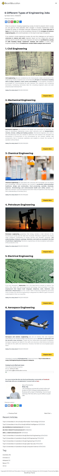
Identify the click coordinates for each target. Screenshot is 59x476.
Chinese (5, 457)
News (4, 463)
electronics (22, 285)
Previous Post (12, 413)
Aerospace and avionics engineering (16, 337)
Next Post (48, 413)
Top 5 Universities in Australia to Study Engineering (18, 441)
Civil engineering (10, 78)
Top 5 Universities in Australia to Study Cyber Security (19, 443)
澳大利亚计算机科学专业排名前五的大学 (14, 430)
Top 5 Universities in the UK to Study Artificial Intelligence (20, 424)
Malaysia (5, 460)
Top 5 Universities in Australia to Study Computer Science (20, 446)
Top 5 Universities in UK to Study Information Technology (20, 421)
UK (4, 466)
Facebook (46, 379)
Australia (5, 455)
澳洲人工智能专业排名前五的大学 (12, 432)
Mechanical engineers (11, 129)
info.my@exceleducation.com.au (18, 370)
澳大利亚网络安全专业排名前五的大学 (13, 427)
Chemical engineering (11, 182)
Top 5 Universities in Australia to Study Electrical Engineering (21, 435)
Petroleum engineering (12, 234)
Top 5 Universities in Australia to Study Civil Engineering (20, 438)
